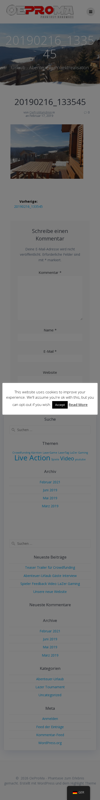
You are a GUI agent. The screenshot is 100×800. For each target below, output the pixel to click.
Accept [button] (60, 405)
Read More (78, 404)
